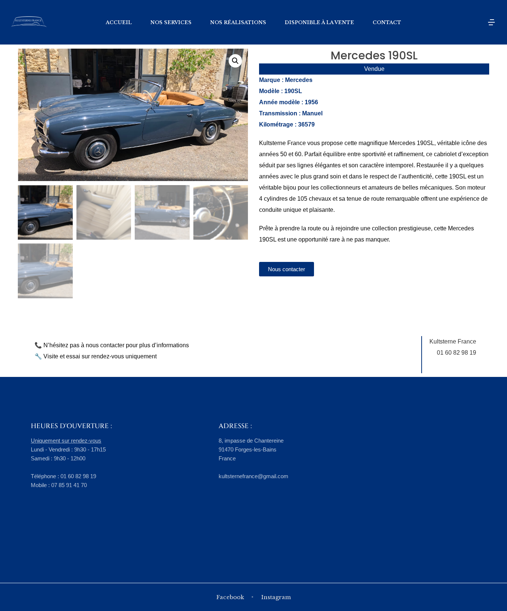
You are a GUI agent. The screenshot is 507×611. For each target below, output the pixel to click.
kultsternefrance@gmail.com (253, 476)
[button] (235, 61)
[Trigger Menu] (491, 22)
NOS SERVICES (171, 22)
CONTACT (387, 22)
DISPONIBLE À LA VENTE (319, 22)
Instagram (276, 597)
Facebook (230, 597)
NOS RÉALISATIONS (238, 22)
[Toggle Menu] (476, 22)
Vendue (374, 69)
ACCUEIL (119, 22)
